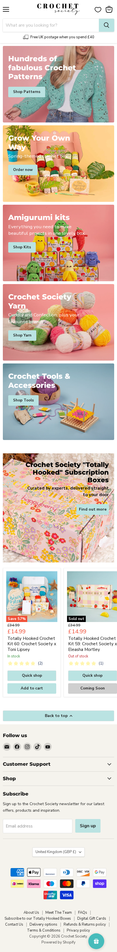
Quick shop (32, 675)
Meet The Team (58, 912)
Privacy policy (78, 930)
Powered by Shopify (58, 942)
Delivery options (43, 924)
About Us (31, 912)
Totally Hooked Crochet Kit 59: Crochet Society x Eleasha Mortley (92, 644)
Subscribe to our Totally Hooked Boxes (38, 918)
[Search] (106, 25)
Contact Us (14, 924)
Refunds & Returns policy (85, 924)
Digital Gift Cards (91, 918)
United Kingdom (55, 851)
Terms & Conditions (43, 930)
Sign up (88, 826)
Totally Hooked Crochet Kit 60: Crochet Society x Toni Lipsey (31, 644)
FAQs (82, 912)
